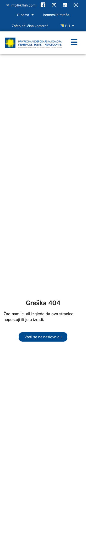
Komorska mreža (56, 15)
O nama (23, 15)
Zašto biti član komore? (30, 26)
